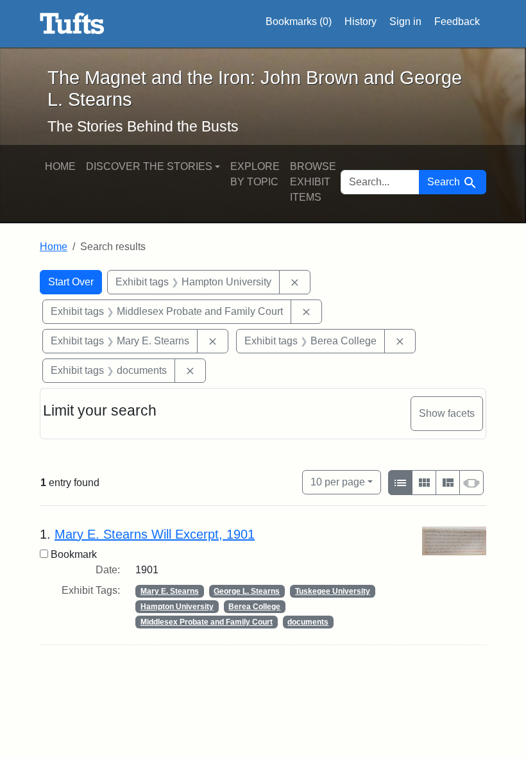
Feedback (457, 21)
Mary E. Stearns (169, 591)
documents (307, 622)
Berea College (254, 606)
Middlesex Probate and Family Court (206, 622)
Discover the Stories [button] (149, 166)
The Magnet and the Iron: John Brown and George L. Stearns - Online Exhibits (72, 24)
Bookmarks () (299, 21)
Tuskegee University (332, 591)
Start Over (71, 281)
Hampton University (177, 606)
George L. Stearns (247, 591)
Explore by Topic (255, 174)
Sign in (405, 21)
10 (337, 481)
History (360, 21)
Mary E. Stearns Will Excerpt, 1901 (155, 534)
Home (60, 166)
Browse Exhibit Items (313, 182)
